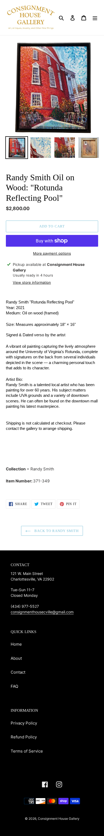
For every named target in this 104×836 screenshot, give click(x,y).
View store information (32, 282)
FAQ (14, 686)
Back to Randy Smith (56, 531)
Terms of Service (27, 751)
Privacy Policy (24, 723)
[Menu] (95, 17)
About (16, 658)
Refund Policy (24, 736)
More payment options (52, 253)
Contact (18, 672)
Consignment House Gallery (58, 819)
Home (16, 644)
